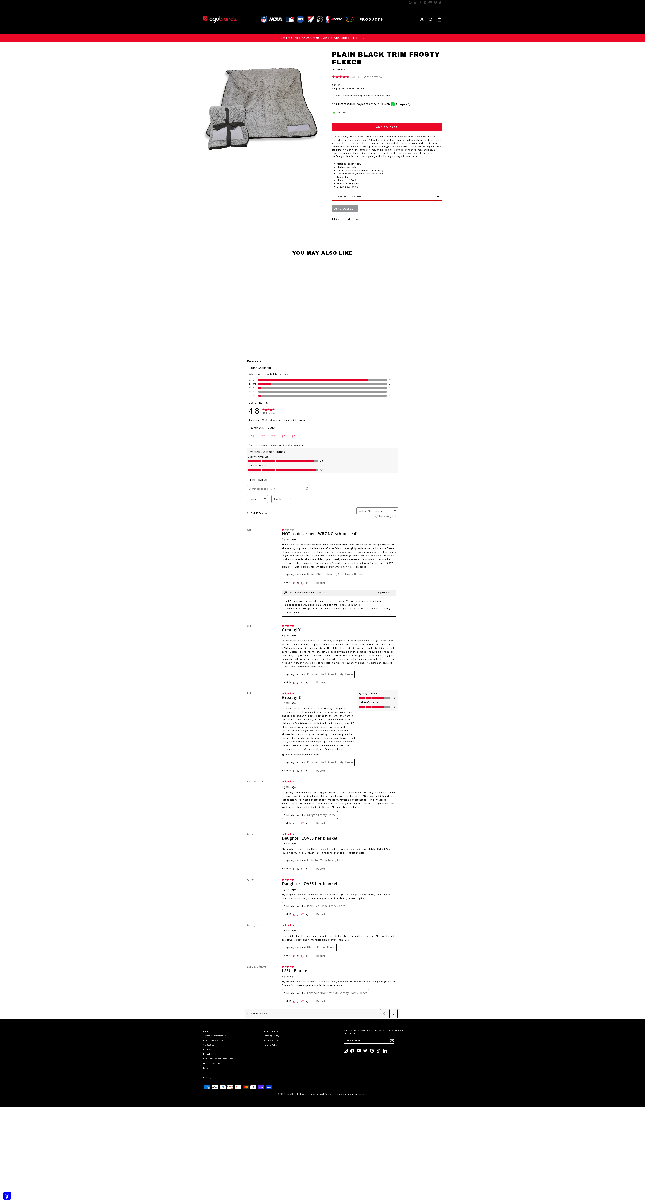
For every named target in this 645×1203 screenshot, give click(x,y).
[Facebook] (410, 2)
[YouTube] (430, 2)
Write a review (373, 77)
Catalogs (207, 1077)
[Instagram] (415, 2)
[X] (420, 2)
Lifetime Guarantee (213, 1040)
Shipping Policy (271, 1035)
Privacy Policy (271, 1040)
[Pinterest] (435, 2)
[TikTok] (440, 2)
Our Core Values (211, 1063)
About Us (207, 1031)
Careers (207, 1049)
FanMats (207, 1068)
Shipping (336, 88)
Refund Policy (271, 1045)
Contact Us (208, 1045)
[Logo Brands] (220, 19)
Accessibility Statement (215, 1035)
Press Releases (210, 1054)
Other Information (348, 196)
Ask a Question (344, 208)
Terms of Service (272, 1031)
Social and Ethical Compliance (218, 1058)
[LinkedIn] (425, 2)
